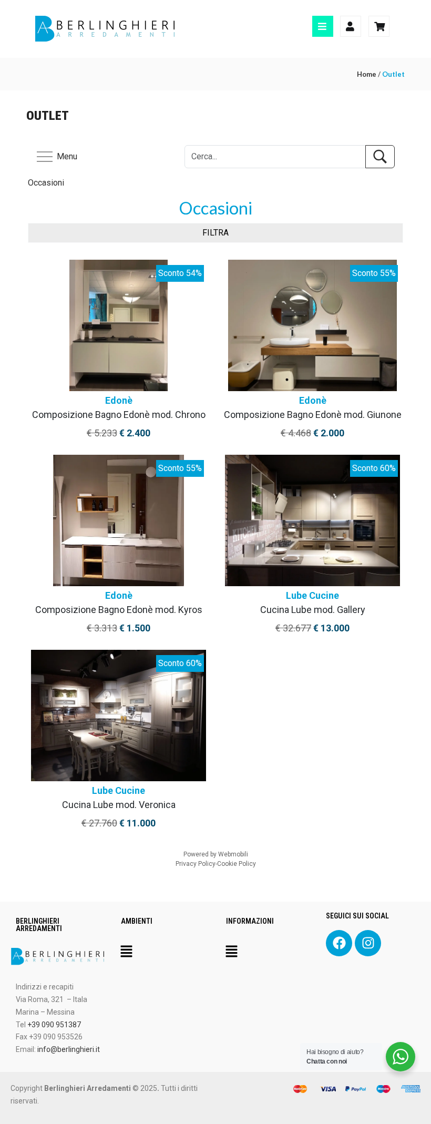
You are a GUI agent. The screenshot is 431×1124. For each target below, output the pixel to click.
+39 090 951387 (54, 1024)
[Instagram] (368, 943)
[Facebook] (339, 943)
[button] (126, 952)
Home (366, 74)
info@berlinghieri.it (68, 1049)
